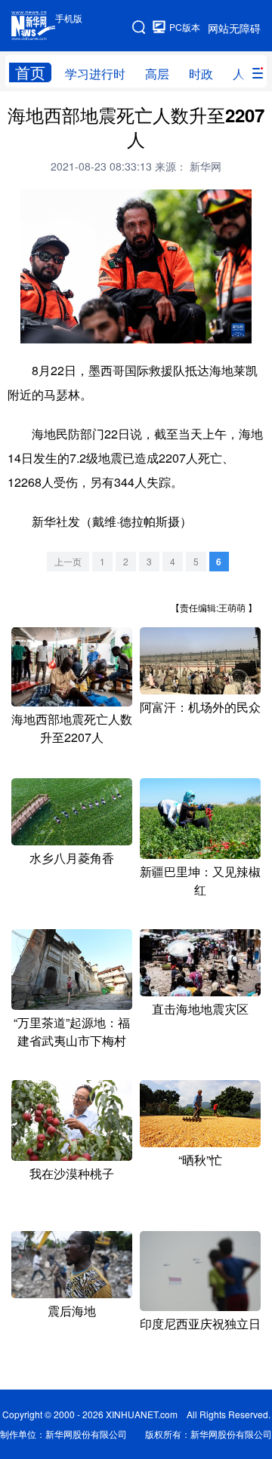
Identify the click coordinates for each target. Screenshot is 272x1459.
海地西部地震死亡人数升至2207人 (71, 728)
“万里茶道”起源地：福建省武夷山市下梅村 (72, 1031)
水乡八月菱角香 (71, 857)
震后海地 (72, 1310)
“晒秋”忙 (200, 1159)
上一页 (68, 561)
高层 (157, 73)
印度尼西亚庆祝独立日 (200, 1323)
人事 (245, 73)
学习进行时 (95, 73)
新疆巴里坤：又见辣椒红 (200, 880)
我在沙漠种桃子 (71, 1173)
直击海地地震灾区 (200, 1008)
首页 (30, 72)
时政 (201, 73)
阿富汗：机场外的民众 (200, 707)
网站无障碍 (234, 27)
